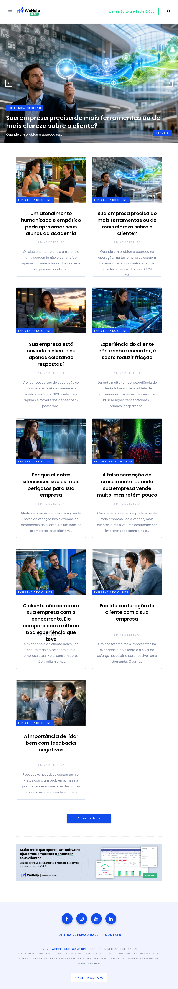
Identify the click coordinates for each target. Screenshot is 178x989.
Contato (113, 935)
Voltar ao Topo (90, 977)
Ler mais (162, 133)
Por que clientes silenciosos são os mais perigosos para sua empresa (51, 485)
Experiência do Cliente (25, 108)
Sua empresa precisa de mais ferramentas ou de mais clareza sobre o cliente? (83, 121)
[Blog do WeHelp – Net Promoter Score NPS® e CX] (28, 11)
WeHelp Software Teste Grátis (131, 11)
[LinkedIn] (110, 918)
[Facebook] (67, 918)
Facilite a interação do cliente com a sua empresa (127, 612)
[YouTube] (96, 918)
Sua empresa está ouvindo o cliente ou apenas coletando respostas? (51, 354)
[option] (89, 83)
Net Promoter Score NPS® (113, 461)
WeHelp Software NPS (69, 949)
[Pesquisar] (166, 11)
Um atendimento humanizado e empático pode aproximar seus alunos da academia (51, 223)
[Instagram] (81, 918)
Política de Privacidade (77, 935)
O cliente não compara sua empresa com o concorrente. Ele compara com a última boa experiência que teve (51, 622)
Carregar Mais (89, 818)
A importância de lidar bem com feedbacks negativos (51, 743)
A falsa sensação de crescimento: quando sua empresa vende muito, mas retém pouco (127, 485)
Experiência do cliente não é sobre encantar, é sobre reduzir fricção (127, 351)
